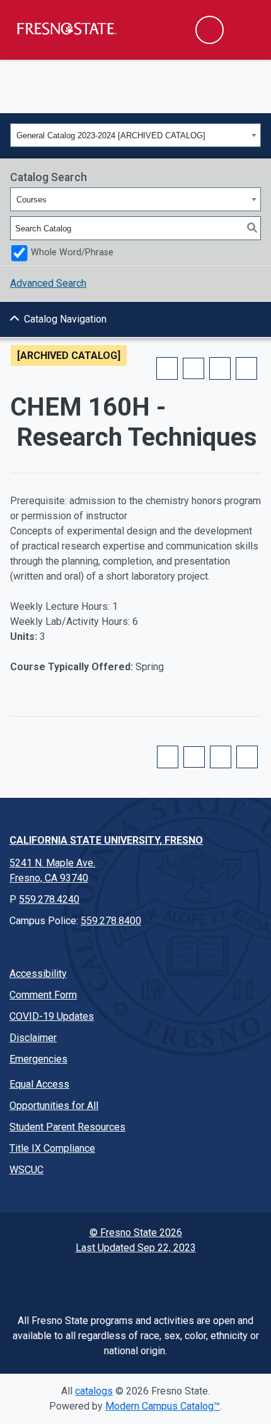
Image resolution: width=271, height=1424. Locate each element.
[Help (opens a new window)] (246, 368)
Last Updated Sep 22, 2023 (136, 1248)
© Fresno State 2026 (135, 1233)
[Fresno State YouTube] (135, 1279)
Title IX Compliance (52, 1148)
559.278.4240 (49, 899)
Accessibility (38, 974)
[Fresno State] (66, 28)
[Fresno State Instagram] (106, 1279)
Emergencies (38, 1059)
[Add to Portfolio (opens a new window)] (167, 368)
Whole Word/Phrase (72, 252)
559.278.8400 (111, 921)
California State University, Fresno (106, 840)
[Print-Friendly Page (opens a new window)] (220, 368)
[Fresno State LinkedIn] (193, 1279)
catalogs (94, 1391)
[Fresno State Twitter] (77, 1279)
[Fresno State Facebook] (48, 1279)
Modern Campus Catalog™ (162, 1406)
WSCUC (26, 1170)
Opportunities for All (53, 1106)
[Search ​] (209, 30)
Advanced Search (48, 283)
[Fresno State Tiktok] (164, 1279)
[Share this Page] (193, 368)
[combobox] (135, 135)
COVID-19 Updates (51, 1016)
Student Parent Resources (67, 1127)
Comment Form (43, 995)
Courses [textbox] (31, 199)
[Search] (252, 228)
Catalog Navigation (65, 319)
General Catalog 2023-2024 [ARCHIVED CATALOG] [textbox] (110, 135)
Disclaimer (33, 1038)
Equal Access (39, 1084)
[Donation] (222, 1279)
